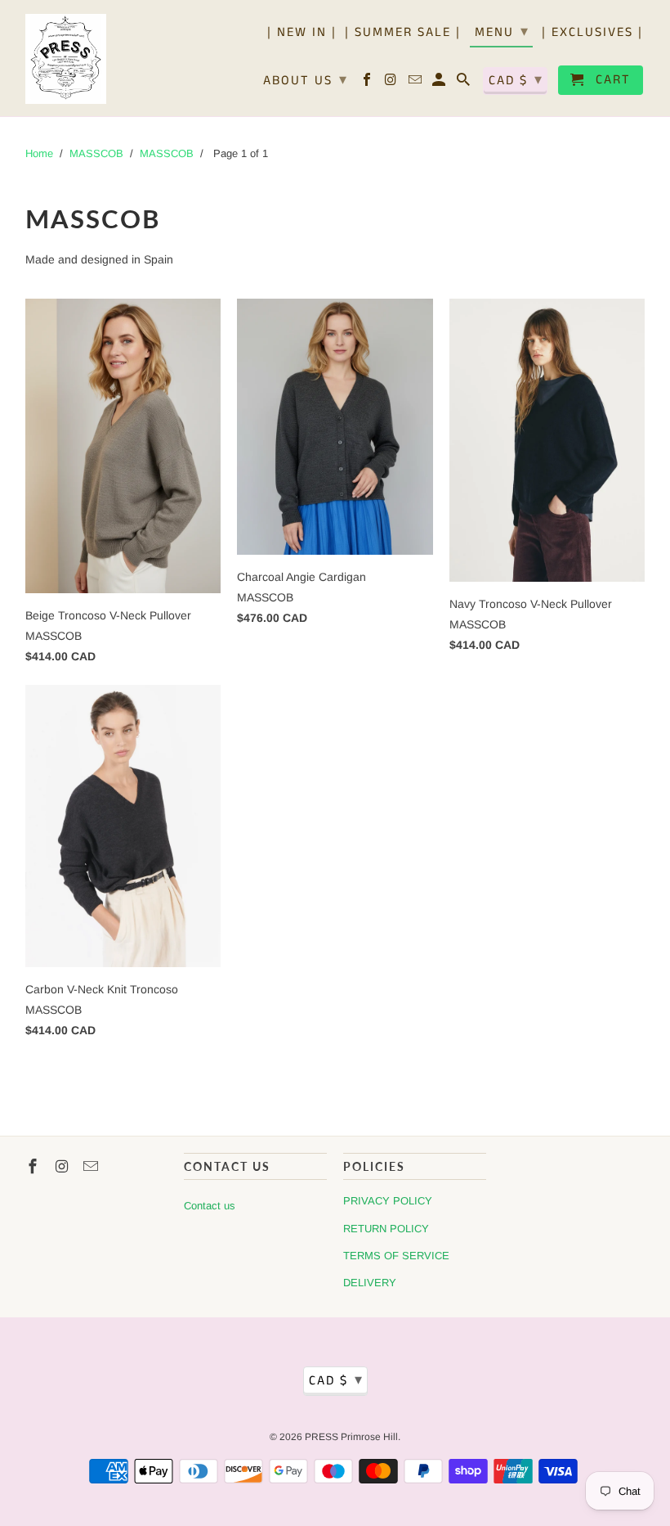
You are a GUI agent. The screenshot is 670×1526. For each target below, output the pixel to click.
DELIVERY (369, 1282)
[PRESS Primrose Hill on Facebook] (368, 83)
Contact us (209, 1206)
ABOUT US (305, 80)
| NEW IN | (302, 33)
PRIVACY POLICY (387, 1201)
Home (39, 153)
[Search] (464, 83)
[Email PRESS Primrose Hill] (416, 83)
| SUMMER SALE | (403, 33)
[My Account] (440, 83)
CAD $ (516, 80)
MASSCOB (96, 153)
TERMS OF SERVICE (396, 1255)
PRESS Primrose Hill (351, 1437)
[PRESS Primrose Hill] (66, 58)
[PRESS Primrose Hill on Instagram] (392, 83)
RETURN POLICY (386, 1228)
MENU (502, 32)
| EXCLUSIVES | (592, 33)
